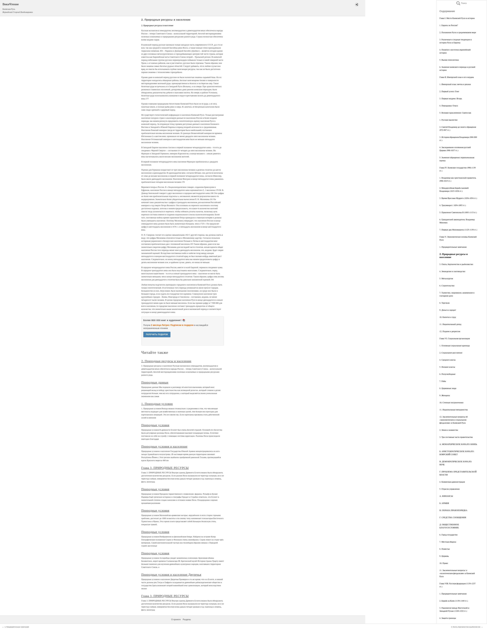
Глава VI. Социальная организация (454, 338)
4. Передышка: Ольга (448, 105)
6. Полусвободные (447, 374)
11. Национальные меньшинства (453, 409)
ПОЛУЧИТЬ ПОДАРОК (157, 334)
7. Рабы (442, 381)
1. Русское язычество (448, 119)
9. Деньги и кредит (447, 310)
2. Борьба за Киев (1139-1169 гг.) (453, 600)
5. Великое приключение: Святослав (455, 112)
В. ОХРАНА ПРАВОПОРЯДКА (453, 510)
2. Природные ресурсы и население (166, 361)
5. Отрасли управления (449, 489)
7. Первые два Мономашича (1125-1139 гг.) (458, 229)
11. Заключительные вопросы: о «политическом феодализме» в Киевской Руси (457, 573)
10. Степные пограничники (451, 402)
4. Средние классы (447, 359)
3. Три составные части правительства (456, 437)
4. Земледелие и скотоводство (452, 271)
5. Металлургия (446, 278)
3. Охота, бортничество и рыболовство (456, 264)
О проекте (176, 619)
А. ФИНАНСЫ (446, 496)
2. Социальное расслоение (450, 352)
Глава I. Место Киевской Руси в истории (457, 18)
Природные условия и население (164, 446)
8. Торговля (444, 302)
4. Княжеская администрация (452, 481)
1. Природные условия (157, 404)
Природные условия (155, 425)
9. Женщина (444, 395)
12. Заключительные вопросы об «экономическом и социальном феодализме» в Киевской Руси (453, 419)
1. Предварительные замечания (452, 247)
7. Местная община (447, 541)
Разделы (187, 619)
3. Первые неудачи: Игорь (450, 98)
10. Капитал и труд (447, 317)
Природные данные (154, 382)
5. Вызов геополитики (449, 59)
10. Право (443, 563)
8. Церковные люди (447, 388)
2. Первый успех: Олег (449, 91)
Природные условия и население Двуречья (171, 574)
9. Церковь (444, 556)
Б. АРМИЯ (444, 503)
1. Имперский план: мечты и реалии (455, 84)
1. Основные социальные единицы (454, 345)
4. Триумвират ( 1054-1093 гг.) (452, 205)
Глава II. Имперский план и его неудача (456, 77)
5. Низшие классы (447, 367)
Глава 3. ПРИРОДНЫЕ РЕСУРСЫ (165, 468)
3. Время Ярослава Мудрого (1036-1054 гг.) (458, 198)
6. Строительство (446, 285)
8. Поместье (444, 549)
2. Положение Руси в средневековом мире (457, 32)
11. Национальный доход (450, 324)
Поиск (461, 3)
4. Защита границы (447, 618)
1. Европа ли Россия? (448, 25)
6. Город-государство (448, 534)
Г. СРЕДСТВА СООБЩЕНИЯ (452, 517)
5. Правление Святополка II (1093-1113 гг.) (458, 212)
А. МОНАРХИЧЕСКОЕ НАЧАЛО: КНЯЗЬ (458, 444)
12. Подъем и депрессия (449, 331)
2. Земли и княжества (448, 430)
